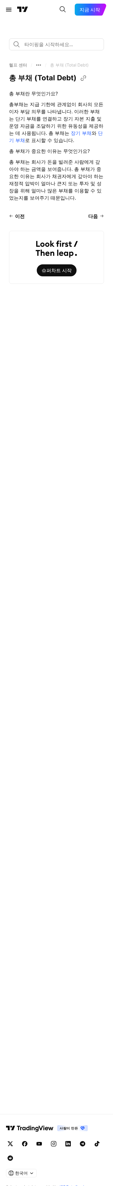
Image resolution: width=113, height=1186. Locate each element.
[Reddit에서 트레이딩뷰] (10, 1158)
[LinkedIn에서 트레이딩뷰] (68, 1144)
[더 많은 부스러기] (38, 65)
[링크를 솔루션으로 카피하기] (83, 78)
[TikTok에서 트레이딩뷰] (97, 1144)
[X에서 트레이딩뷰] (10, 1144)
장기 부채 (81, 133)
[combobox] (56, 44)
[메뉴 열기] (9, 10)
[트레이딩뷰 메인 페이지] (22, 9)
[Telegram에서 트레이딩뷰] (82, 1144)
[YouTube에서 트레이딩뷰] (39, 1144)
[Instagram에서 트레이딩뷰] (53, 1144)
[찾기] (63, 10)
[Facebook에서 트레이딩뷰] (24, 1144)
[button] (18, 65)
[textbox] (59, 44)
